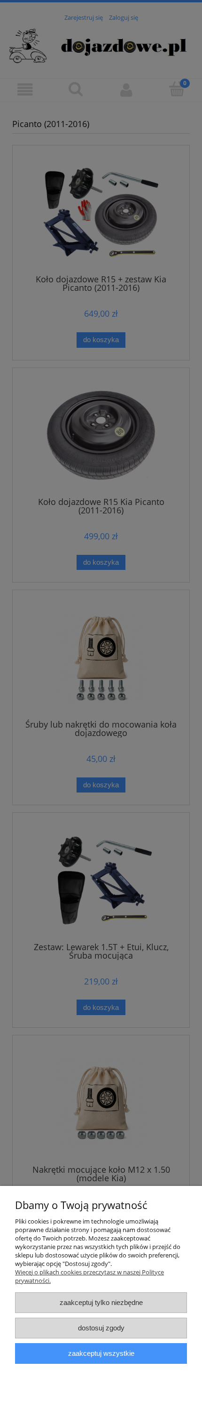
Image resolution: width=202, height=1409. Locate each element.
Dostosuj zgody (101, 1328)
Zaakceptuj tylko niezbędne (101, 1302)
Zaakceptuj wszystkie (101, 1353)
